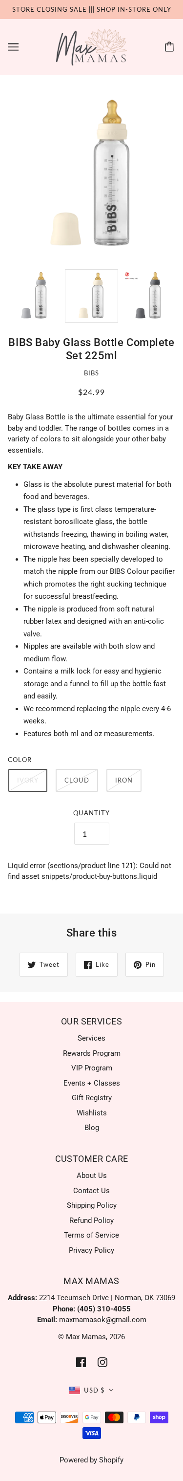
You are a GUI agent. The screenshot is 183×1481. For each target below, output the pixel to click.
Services (91, 1038)
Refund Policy (91, 1220)
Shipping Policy (92, 1205)
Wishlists (92, 1113)
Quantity (91, 813)
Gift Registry (92, 1097)
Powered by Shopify (91, 1460)
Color (20, 759)
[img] (81, 1361)
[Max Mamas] (91, 46)
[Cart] (171, 47)
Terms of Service (91, 1235)
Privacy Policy (91, 1250)
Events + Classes (91, 1083)
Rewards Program (92, 1053)
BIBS (91, 373)
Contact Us (91, 1190)
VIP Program (91, 1068)
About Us (92, 1175)
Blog (91, 1127)
